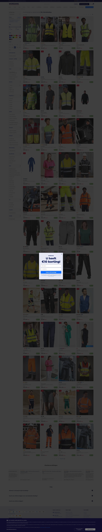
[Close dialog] (62, 254)
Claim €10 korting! (51, 272)
